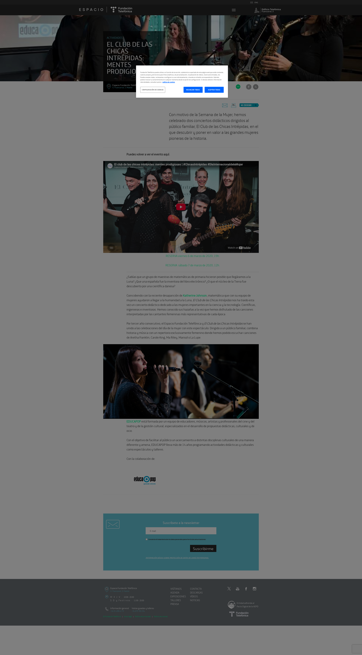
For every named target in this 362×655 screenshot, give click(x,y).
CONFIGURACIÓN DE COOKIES (153, 89)
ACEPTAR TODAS (214, 89)
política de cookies (168, 82)
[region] (182, 81)
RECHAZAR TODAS (193, 89)
